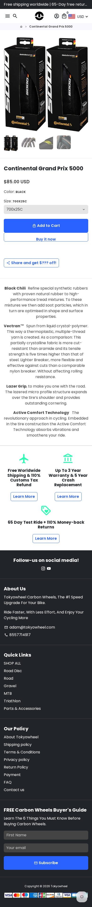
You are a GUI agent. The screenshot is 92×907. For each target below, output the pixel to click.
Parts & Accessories (22, 708)
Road (8, 678)
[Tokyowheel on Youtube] (49, 568)
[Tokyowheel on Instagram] (43, 568)
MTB (8, 693)
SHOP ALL (12, 663)
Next (83, 84)
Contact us (14, 790)
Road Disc (13, 671)
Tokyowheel (59, 886)
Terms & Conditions (22, 752)
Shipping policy (18, 744)
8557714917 (17, 634)
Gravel (10, 686)
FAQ (8, 782)
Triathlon (12, 701)
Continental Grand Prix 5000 (50, 27)
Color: (15, 191)
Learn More (24, 496)
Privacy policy (16, 759)
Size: (15, 201)
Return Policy (16, 767)
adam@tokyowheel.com (29, 627)
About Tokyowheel (21, 737)
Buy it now (46, 239)
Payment (12, 774)
